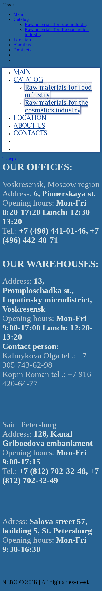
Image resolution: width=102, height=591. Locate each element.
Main (18, 14)
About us (22, 44)
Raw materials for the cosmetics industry (56, 106)
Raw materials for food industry (56, 24)
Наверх (9, 159)
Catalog (21, 19)
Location (22, 39)
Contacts (23, 50)
